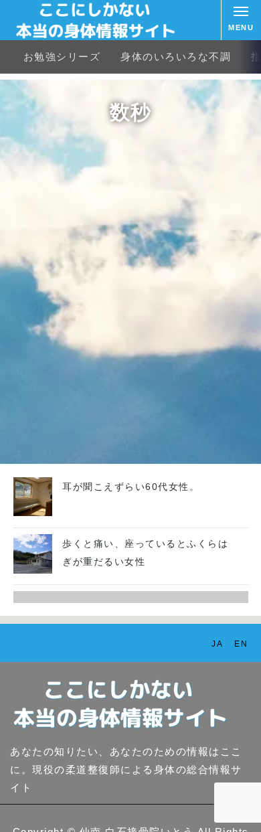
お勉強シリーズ (62, 56)
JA (217, 644)
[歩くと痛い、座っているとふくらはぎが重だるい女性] (33, 570)
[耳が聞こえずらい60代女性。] (33, 512)
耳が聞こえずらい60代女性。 (130, 486)
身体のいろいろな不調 (175, 56)
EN (241, 644)
